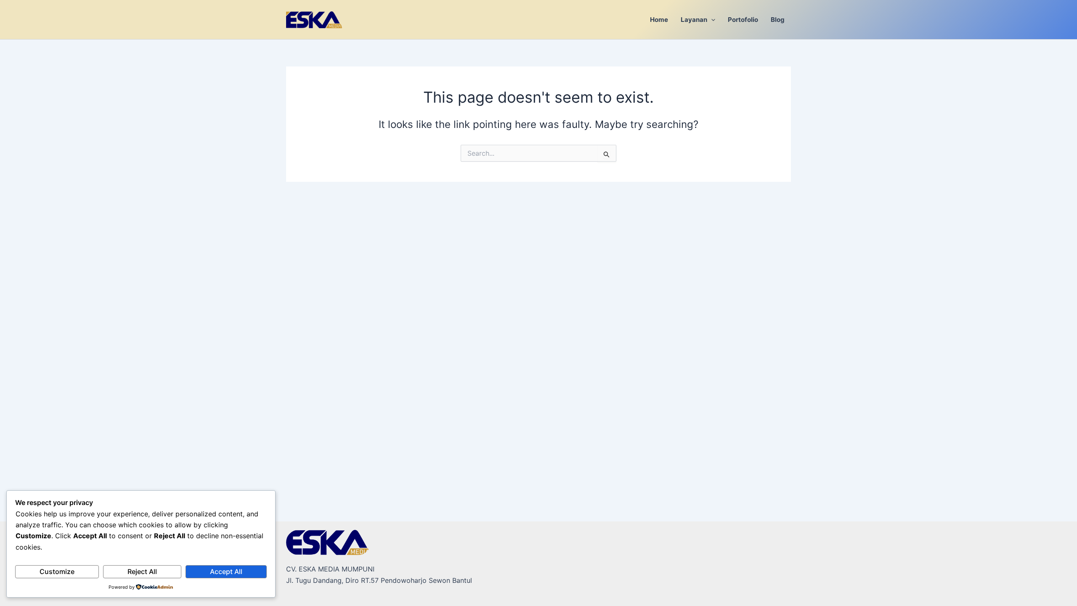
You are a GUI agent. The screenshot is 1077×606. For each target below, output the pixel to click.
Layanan (694, 20)
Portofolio (743, 20)
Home (659, 20)
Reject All (142, 571)
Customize (57, 571)
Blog (778, 20)
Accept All (226, 571)
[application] (711, 19)
